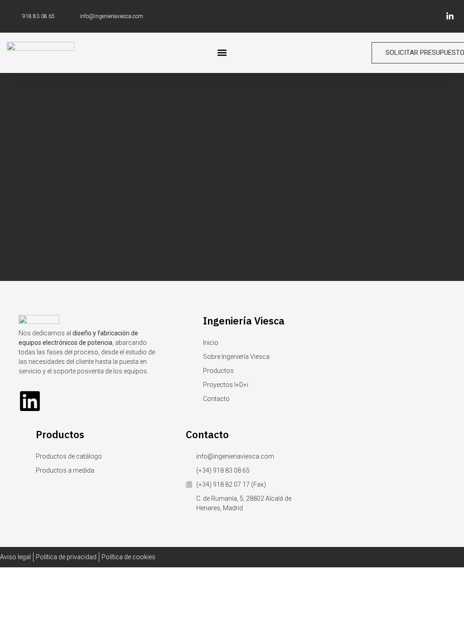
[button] (221, 52)
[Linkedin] (30, 401)
